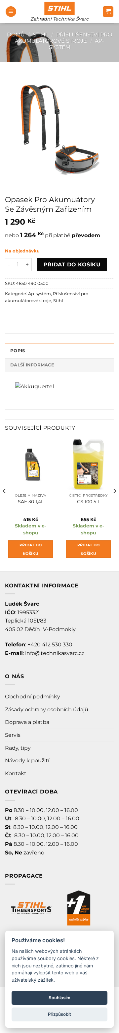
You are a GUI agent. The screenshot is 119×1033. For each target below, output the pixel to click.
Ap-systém (39, 293)
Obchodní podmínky (32, 696)
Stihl (40, 34)
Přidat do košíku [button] (31, 549)
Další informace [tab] (32, 364)
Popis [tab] (17, 350)
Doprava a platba (27, 722)
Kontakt (15, 773)
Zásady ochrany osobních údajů (46, 709)
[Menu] (11, 11)
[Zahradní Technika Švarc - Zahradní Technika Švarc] (59, 8)
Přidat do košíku (72, 264)
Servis (12, 735)
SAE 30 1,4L (31, 501)
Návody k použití (27, 760)
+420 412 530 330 (49, 644)
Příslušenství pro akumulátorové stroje (63, 37)
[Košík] (108, 11)
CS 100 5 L (88, 501)
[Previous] (4, 504)
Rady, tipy (18, 748)
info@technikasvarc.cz (54, 653)
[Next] (114, 504)
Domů (16, 34)
